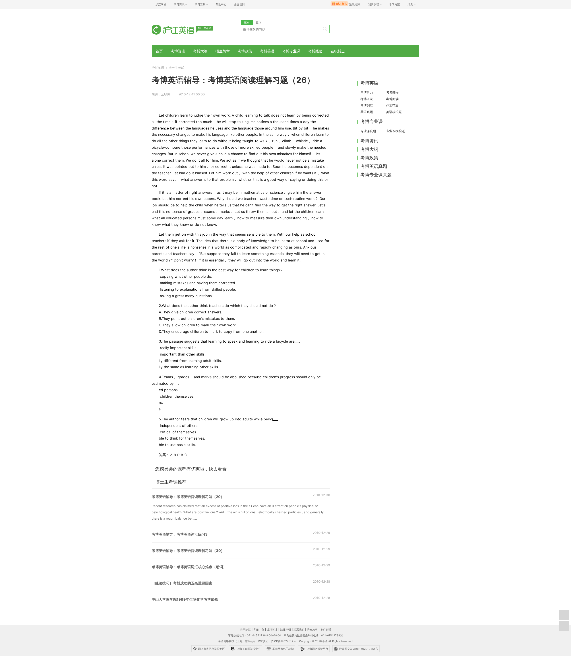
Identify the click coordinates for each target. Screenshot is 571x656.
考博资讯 (178, 51)
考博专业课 (291, 51)
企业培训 (239, 4)
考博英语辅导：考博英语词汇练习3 (180, 534)
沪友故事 (312, 629)
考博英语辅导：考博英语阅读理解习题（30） (188, 550)
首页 (159, 51)
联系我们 (299, 629)
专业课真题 (368, 131)
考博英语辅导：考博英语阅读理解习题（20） (188, 496)
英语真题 (366, 112)
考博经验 (315, 51)
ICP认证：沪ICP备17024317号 (277, 641)
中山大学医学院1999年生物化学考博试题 (185, 599)
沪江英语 (158, 68)
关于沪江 (245, 629)
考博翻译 (392, 92)
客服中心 (258, 629)
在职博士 (338, 51)
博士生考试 (176, 68)
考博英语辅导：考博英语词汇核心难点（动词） (189, 567)
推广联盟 (325, 629)
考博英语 (267, 51)
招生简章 (222, 51)
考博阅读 (392, 99)
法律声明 (285, 629)
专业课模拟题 (395, 131)
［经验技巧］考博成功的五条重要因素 (182, 583)
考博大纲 (200, 51)
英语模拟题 (394, 112)
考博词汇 (366, 105)
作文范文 (392, 105)
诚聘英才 (272, 629)
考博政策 (245, 51)
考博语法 (366, 99)
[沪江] (179, 29)
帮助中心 (221, 4)
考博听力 (366, 92)
